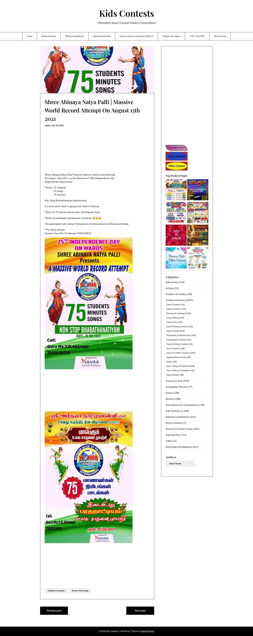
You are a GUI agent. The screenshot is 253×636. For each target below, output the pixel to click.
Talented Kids (173, 435)
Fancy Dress (171, 322)
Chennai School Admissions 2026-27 (136, 36)
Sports (169, 361)
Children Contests (56, 590)
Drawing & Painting (175, 313)
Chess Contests (173, 304)
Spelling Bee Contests (176, 357)
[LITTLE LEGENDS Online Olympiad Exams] (176, 213)
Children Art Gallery (171, 36)
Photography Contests (176, 339)
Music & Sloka (172, 331)
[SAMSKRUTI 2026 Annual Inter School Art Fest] (176, 190)
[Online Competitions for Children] (176, 236)
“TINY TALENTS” (197, 36)
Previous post (54, 610)
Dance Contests (173, 309)
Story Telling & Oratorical (177, 366)
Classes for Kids (174, 381)
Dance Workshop (80, 590)
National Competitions (177, 417)
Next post (140, 610)
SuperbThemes (147, 631)
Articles (170, 288)
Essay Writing (172, 317)
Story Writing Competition (178, 370)
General (170, 399)
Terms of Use (220, 36)
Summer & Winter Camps (179, 429)
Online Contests (48, 36)
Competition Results (176, 387)
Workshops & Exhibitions (179, 447)
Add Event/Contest (102, 36)
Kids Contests (126, 13)
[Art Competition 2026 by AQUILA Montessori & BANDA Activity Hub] (197, 258)
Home (30, 36)
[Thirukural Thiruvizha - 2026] (197, 236)
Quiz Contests (172, 348)
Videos (169, 441)
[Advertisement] (97, 150)
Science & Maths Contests (178, 353)
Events (169, 393)
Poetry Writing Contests (177, 344)
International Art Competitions (182, 405)
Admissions (172, 282)
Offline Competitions (74, 36)
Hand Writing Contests (176, 326)
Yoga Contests (173, 374)
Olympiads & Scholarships (178, 335)
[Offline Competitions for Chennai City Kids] (176, 258)
